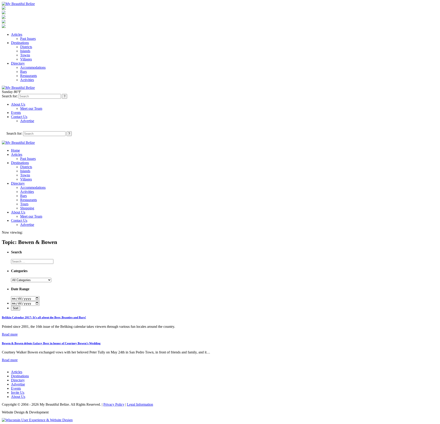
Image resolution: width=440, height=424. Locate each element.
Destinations (20, 43)
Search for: (10, 96)
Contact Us (19, 117)
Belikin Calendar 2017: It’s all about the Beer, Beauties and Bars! (44, 317)
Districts (26, 47)
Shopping (27, 208)
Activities (27, 80)
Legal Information (140, 404)
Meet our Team (31, 108)
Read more (10, 334)
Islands (25, 51)
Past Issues (28, 39)
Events (16, 113)
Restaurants (28, 76)
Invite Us (17, 392)
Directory (18, 63)
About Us (18, 104)
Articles (16, 34)
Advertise (27, 121)
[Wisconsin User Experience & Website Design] (37, 420)
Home (15, 150)
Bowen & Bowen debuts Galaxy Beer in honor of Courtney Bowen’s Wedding (51, 343)
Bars (23, 72)
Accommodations (33, 67)
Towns (25, 55)
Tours (24, 204)
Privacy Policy (113, 404)
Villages (26, 59)
